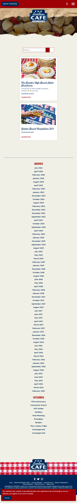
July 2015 (38, 373)
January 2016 (38, 363)
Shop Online (10, 4)
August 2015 (38, 370)
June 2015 (38, 377)
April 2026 (38, 171)
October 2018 (38, 272)
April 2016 (38, 353)
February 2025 (38, 189)
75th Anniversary (38, 402)
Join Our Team (48, 482)
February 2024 (38, 206)
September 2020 (39, 227)
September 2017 (39, 304)
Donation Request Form (21, 482)
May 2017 (38, 318)
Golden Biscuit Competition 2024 (37, 128)
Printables (38, 419)
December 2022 (38, 213)
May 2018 (38, 283)
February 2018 (38, 290)
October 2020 (38, 224)
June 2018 (38, 279)
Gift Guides (38, 408)
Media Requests (28, 484)
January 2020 (38, 238)
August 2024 (38, 203)
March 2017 (38, 325)
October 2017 (38, 300)
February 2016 (38, 360)
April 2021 (38, 220)
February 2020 (38, 234)
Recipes (38, 422)
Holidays (38, 412)
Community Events (38, 405)
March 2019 (38, 258)
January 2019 (38, 265)
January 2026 (38, 178)
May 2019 (38, 255)
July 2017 (38, 311)
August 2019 (38, 248)
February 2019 (38, 262)
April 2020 (38, 231)
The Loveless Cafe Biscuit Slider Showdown (37, 84)
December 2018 (38, 269)
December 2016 (38, 335)
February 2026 (38, 175)
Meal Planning (38, 415)
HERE (66, 488)
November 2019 (38, 241)
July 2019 (38, 251)
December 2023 (38, 210)
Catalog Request (36, 482)
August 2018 (38, 276)
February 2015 (38, 391)
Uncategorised (38, 429)
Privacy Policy (39, 484)
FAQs (10, 482)
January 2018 (38, 293)
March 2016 (38, 356)
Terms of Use (50, 484)
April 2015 (38, 384)
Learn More (26, 97)
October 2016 (38, 339)
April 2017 (38, 321)
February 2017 (38, 328)
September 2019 (39, 245)
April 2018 (38, 286)
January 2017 (38, 332)
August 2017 (38, 307)
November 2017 (38, 297)
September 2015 (39, 366)
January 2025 (38, 192)
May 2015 (38, 380)
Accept (7, 498)
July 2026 (38, 168)
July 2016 (38, 346)
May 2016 (38, 349)
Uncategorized (38, 433)
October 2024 (38, 199)
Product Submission (61, 482)
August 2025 (38, 182)
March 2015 (38, 387)
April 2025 (38, 185)
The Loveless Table (38, 426)
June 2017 (38, 314)
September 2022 (39, 217)
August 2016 (38, 342)
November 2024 (38, 196)
